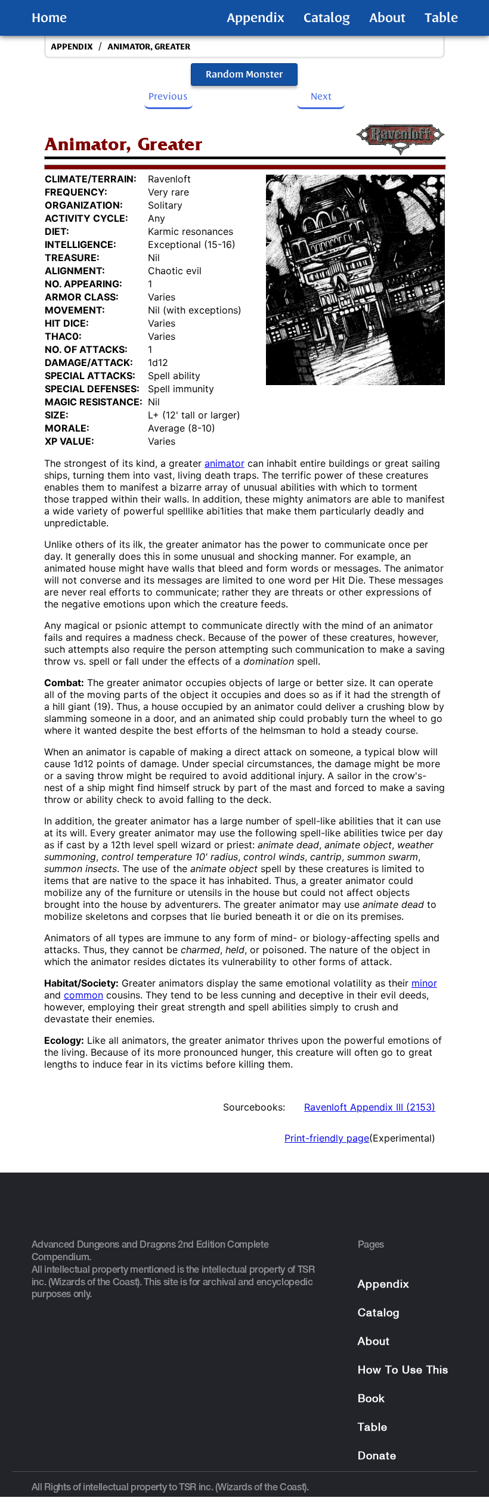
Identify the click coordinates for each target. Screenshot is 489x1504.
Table (441, 18)
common (83, 995)
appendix (72, 46)
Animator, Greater (148, 46)
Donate (377, 1457)
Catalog (327, 18)
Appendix (255, 18)
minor (424, 983)
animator (224, 463)
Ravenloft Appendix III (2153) (369, 1107)
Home (49, 18)
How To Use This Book (403, 1385)
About (387, 18)
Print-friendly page (326, 1138)
